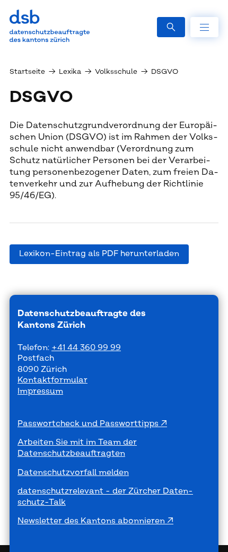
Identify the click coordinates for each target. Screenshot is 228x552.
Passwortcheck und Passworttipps (89, 424)
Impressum (40, 391)
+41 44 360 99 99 (86, 348)
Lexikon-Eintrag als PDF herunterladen (99, 254)
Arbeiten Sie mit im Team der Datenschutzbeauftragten (77, 447)
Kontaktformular (52, 380)
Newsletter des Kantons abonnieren (92, 521)
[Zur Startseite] (50, 26)
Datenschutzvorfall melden (73, 473)
